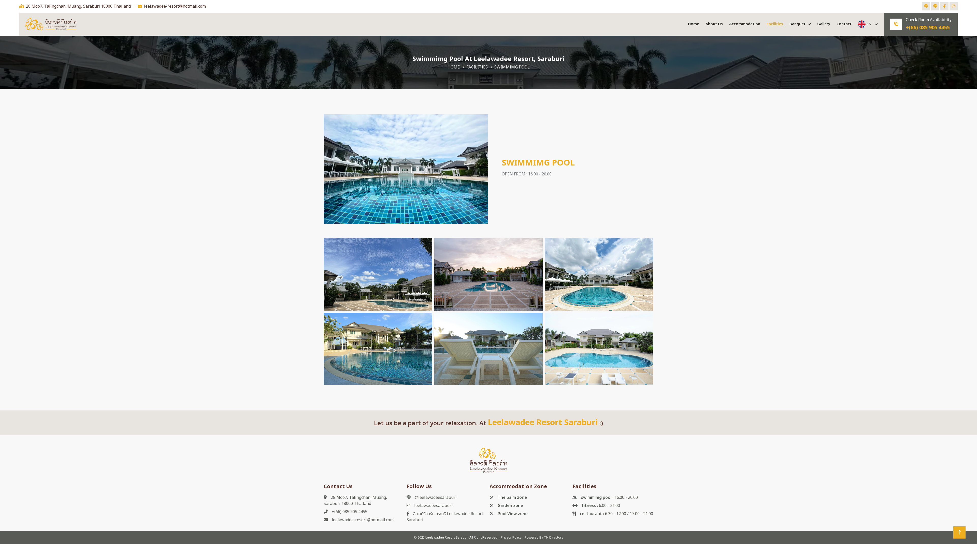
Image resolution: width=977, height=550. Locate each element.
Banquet (797, 24)
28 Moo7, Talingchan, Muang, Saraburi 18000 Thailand (78, 6)
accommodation (744, 24)
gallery (823, 24)
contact (844, 24)
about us (714, 24)
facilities (775, 24)
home (454, 67)
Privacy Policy (511, 537)
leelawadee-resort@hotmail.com (175, 6)
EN (869, 24)
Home (693, 24)
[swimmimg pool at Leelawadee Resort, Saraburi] (406, 169)
